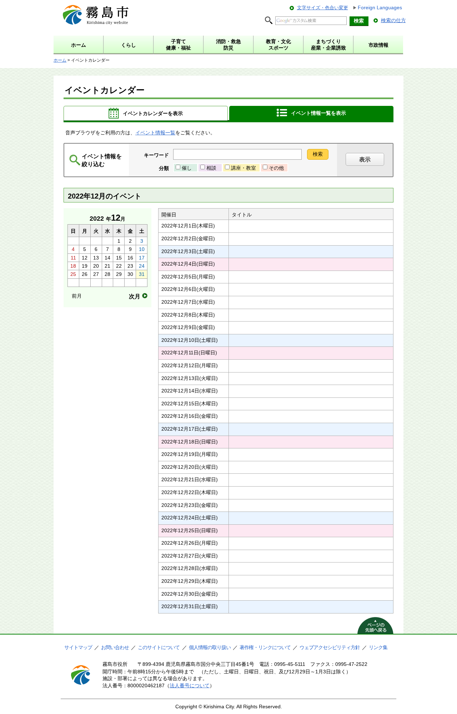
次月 (134, 296)
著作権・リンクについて (265, 647)
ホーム (60, 60)
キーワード (156, 155)
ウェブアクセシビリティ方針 (330, 647)
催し (187, 168)
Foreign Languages (380, 7)
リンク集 (378, 647)
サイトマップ (78, 647)
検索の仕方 (393, 20)
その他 (276, 168)
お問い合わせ (115, 647)
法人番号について (190, 685)
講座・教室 (243, 168)
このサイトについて (159, 647)
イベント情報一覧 (155, 132)
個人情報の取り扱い (210, 647)
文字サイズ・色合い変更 (322, 7)
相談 (211, 168)
